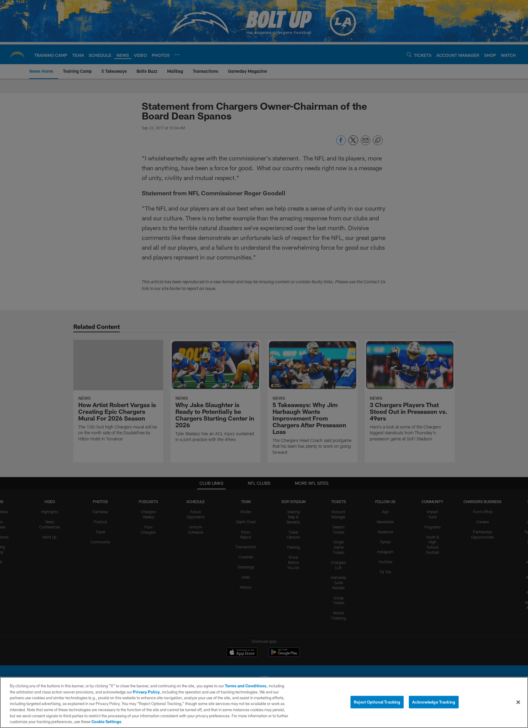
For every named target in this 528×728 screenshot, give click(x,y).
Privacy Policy (146, 691)
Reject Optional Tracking (377, 701)
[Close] (518, 702)
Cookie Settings (106, 721)
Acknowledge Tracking (433, 701)
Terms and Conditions (245, 685)
